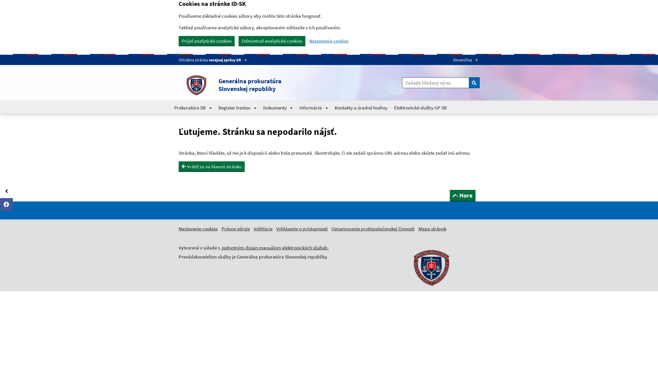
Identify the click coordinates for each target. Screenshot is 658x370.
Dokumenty (275, 108)
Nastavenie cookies (198, 229)
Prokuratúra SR (190, 108)
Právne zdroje (236, 229)
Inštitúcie (263, 229)
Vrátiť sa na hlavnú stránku (214, 166)
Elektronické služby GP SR (420, 108)
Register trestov (234, 108)
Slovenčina (463, 59)
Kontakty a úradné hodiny (361, 108)
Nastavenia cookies (329, 41)
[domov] (432, 288)
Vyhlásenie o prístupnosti (302, 229)
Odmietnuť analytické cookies (272, 41)
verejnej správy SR (225, 59)
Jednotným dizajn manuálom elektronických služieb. (275, 248)
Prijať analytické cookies (207, 41)
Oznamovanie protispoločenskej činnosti (373, 229)
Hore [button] (465, 195)
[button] (267, 85)
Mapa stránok (432, 229)
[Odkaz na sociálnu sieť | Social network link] (6, 204)
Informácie (311, 108)
